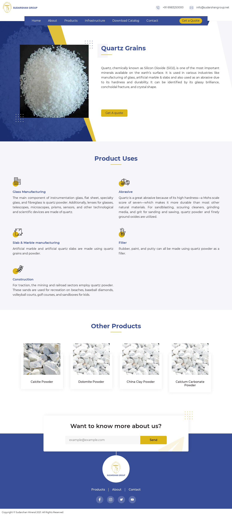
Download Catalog (125, 20)
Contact (152, 20)
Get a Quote (191, 20)
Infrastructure (95, 20)
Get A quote (114, 113)
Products (71, 20)
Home (36, 20)
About (52, 20)
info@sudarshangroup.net (212, 7)
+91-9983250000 (172, 7)
